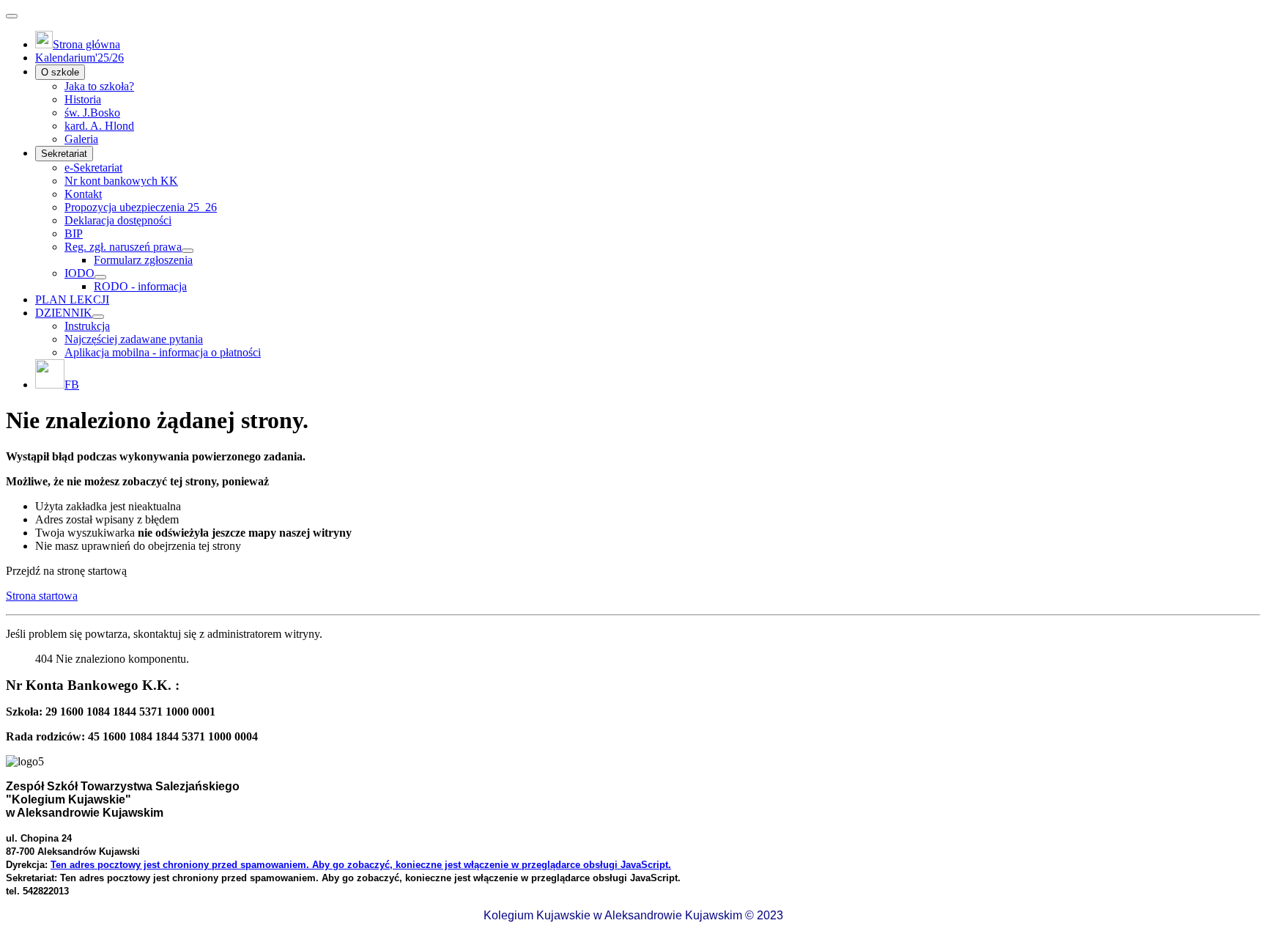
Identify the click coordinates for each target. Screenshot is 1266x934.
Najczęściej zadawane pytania (133, 339)
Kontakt (83, 194)
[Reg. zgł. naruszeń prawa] (187, 251)
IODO (79, 273)
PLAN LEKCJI (72, 299)
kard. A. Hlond (99, 125)
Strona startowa (42, 595)
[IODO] (100, 277)
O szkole (60, 72)
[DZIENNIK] (98, 317)
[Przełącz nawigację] (12, 16)
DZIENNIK (63, 312)
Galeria (81, 139)
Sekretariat (64, 153)
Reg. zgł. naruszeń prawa (123, 246)
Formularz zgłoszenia (143, 260)
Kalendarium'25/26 (79, 57)
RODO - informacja (140, 286)
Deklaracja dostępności (117, 220)
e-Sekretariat (93, 167)
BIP (73, 233)
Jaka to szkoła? (99, 86)
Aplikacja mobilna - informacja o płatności (162, 352)
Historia (82, 99)
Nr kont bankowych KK (121, 180)
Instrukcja (87, 326)
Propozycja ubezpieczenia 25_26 (140, 207)
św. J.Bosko (92, 112)
